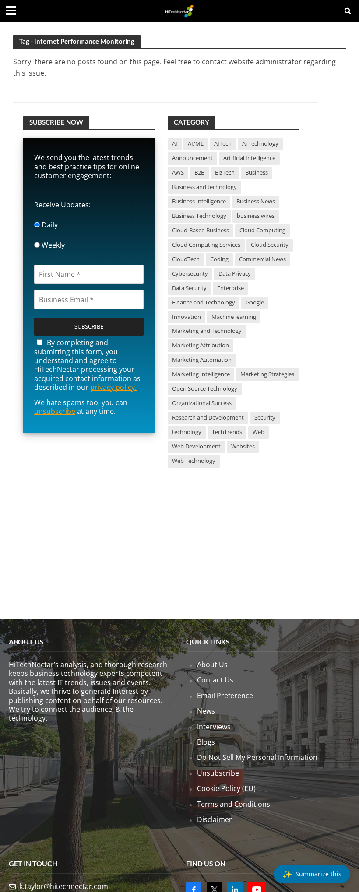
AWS (178, 172)
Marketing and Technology (207, 331)
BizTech (225, 172)
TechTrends (227, 432)
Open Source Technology (204, 388)
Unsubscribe (218, 773)
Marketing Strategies (267, 374)
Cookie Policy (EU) (226, 788)
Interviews (214, 726)
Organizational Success (202, 403)
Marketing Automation (202, 360)
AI (174, 143)
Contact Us (215, 680)
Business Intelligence (199, 201)
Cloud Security (270, 244)
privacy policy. (113, 387)
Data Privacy (234, 273)
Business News (255, 201)
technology (186, 432)
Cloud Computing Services (206, 244)
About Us (212, 664)
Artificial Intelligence (249, 158)
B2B (199, 172)
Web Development (196, 446)
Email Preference (225, 695)
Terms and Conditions (233, 804)
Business (256, 172)
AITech (223, 143)
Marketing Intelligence (201, 374)
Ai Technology (260, 143)
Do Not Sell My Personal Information (257, 757)
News (206, 711)
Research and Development (208, 417)
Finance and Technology (203, 302)
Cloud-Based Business (200, 230)
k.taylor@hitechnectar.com (63, 886)
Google (255, 302)
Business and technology (204, 187)
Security (264, 417)
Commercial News (262, 259)
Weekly (52, 245)
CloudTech (186, 259)
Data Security (189, 288)
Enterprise (230, 288)
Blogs (206, 742)
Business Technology (199, 216)
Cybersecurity (190, 273)
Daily (49, 225)
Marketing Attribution (200, 345)
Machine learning (233, 317)
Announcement (192, 158)
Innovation (186, 317)
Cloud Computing (262, 230)
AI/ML (196, 143)
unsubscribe (54, 411)
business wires (256, 216)
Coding (219, 259)
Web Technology (193, 461)
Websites (243, 446)
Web (258, 432)
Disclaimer (214, 819)
